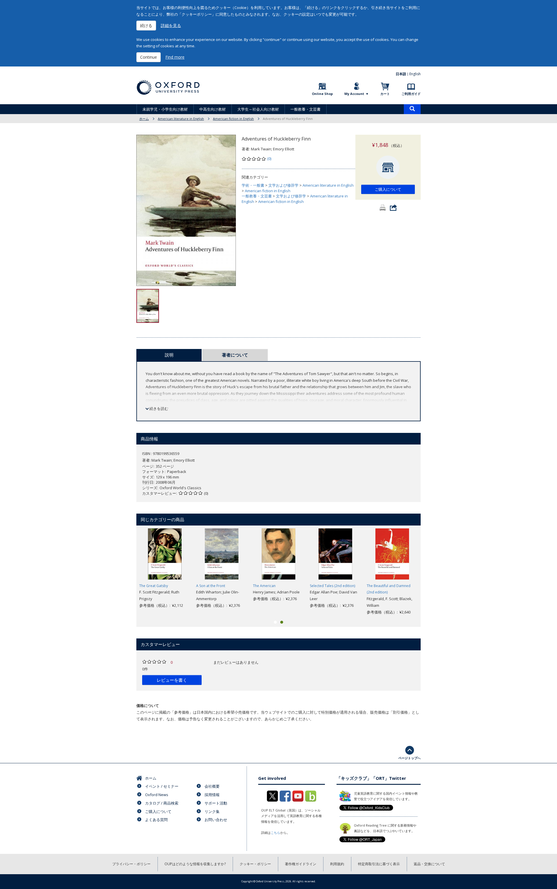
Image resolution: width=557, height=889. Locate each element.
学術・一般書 (253, 185)
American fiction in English (233, 118)
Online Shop (322, 93)
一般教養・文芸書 (305, 109)
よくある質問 (156, 819)
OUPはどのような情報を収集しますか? (195, 863)
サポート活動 (216, 803)
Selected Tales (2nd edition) (332, 585)
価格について (147, 705)
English (415, 73)
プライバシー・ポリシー (131, 863)
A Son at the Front (210, 585)
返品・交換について (429, 863)
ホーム (144, 118)
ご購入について (388, 189)
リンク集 (212, 811)
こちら (275, 832)
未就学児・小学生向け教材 (165, 109)
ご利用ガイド (411, 93)
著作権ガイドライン (300, 863)
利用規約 (337, 863)
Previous (127, 571)
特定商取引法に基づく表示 (379, 863)
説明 (169, 355)
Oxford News (156, 794)
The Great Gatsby (153, 585)
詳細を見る (171, 25)
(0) (269, 158)
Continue (148, 57)
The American (264, 585)
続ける (146, 25)
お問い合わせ (216, 819)
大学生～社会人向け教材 (258, 109)
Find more (175, 57)
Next (429, 571)
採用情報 (212, 794)
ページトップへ (409, 758)
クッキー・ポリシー (255, 863)
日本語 (401, 73)
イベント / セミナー (161, 786)
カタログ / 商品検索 (161, 803)
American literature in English (181, 118)
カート (385, 93)
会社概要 (212, 786)
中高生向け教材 (212, 109)
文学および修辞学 (283, 185)
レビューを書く (172, 680)
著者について (235, 355)
